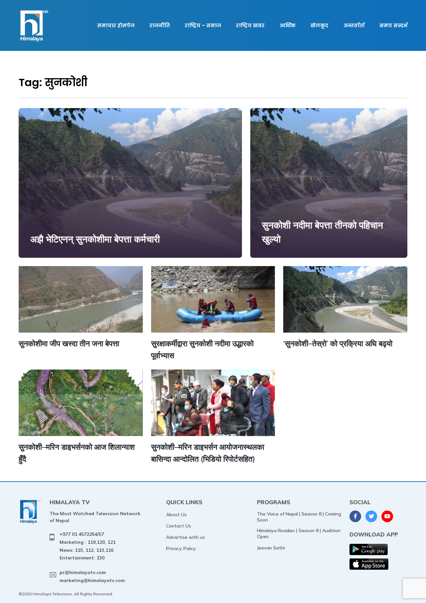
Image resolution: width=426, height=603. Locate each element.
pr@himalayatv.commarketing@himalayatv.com (92, 576)
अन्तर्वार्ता (353, 25)
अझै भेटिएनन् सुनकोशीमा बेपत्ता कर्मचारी (95, 239)
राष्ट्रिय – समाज (203, 25)
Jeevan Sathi (271, 548)
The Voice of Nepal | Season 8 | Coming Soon (299, 517)
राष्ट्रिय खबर (250, 25)
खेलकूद (319, 25)
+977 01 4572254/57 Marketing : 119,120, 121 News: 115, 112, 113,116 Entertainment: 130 (87, 546)
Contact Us (178, 526)
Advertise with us (185, 537)
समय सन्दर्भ (393, 25)
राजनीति (159, 25)
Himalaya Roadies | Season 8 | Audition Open (298, 533)
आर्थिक (288, 25)
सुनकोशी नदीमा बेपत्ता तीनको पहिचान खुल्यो (322, 232)
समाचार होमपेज (115, 25)
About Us (176, 515)
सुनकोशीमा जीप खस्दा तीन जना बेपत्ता (69, 343)
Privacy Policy (181, 548)
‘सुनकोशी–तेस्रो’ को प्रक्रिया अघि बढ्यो (337, 343)
